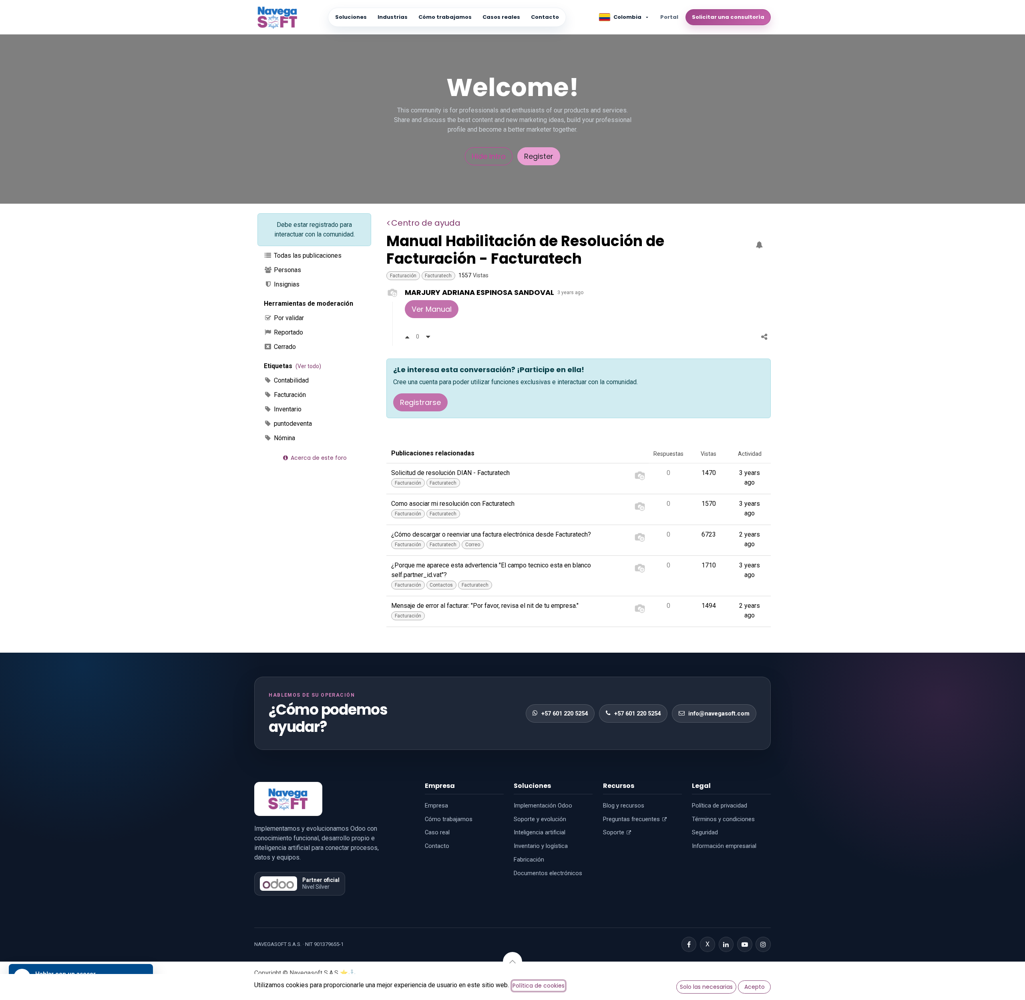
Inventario (286, 409)
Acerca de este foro (318, 458)
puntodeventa (292, 423)
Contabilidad (290, 380)
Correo (472, 544)
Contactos (441, 585)
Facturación (289, 395)
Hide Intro (489, 156)
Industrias (393, 17)
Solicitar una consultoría (728, 17)
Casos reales (501, 17)
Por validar (288, 318)
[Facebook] (689, 944)
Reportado (287, 332)
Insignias (285, 284)
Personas (286, 270)
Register (538, 156)
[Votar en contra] (428, 337)
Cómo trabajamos (445, 17)
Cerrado (284, 347)
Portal (669, 17)
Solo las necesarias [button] (706, 987)
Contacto (545, 17)
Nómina (283, 438)
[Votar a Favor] (407, 337)
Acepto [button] (754, 987)
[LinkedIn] (726, 944)
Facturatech (438, 276)
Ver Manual (432, 309)
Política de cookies (538, 986)
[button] (512, 961)
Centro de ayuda (425, 222)
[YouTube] (744, 944)
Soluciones (351, 17)
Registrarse (420, 402)
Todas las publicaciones (307, 255)
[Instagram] (763, 944)
